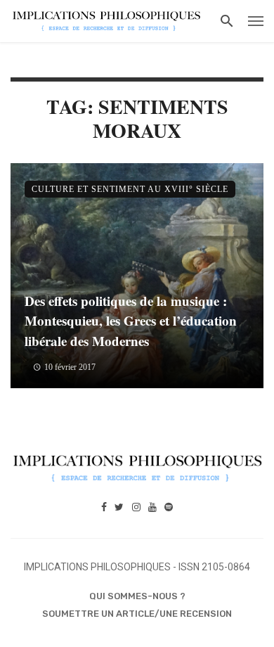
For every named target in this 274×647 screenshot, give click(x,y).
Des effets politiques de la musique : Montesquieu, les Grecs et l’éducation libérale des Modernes (131, 320)
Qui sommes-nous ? (137, 596)
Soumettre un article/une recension (137, 613)
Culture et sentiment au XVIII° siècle (130, 189)
